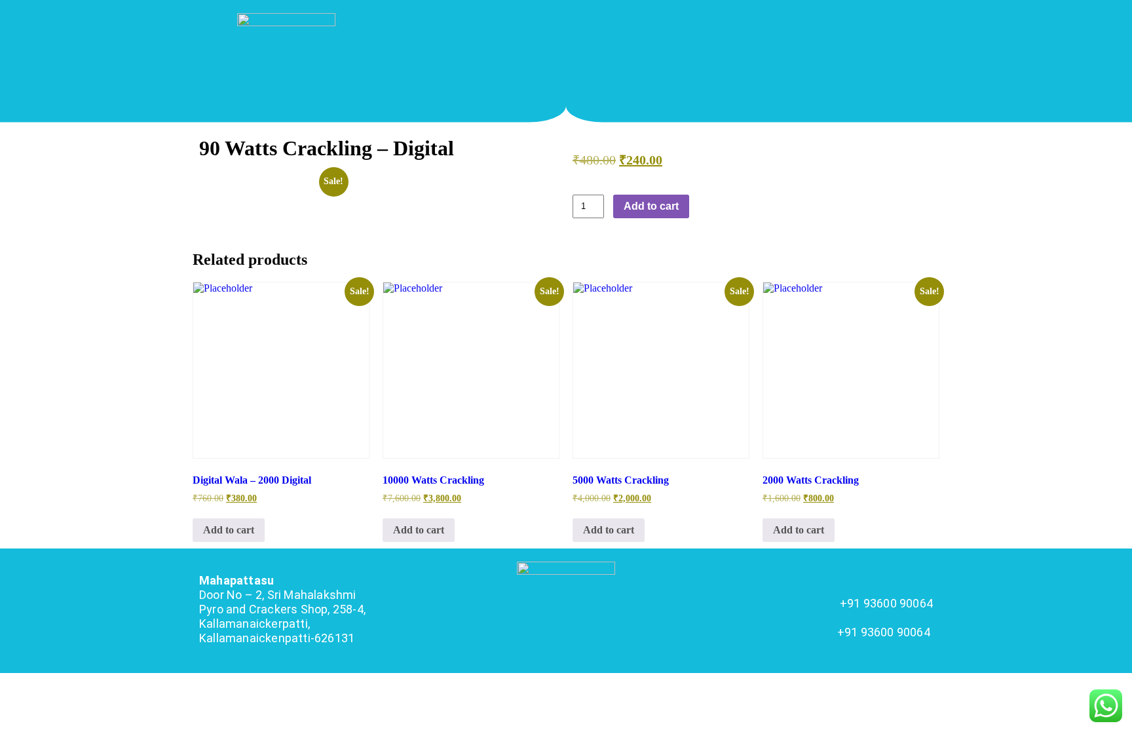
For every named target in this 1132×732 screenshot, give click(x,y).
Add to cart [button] (228, 529)
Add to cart (651, 206)
